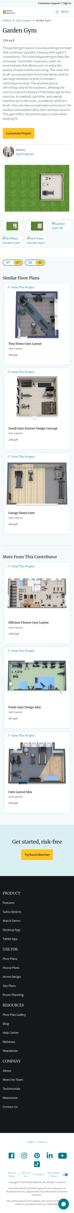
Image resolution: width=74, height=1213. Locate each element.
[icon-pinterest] (37, 1155)
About (7, 1071)
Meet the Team (13, 1079)
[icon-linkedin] (49, 1155)
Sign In (67, 3)
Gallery (7, 20)
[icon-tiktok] (37, 1164)
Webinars (9, 1042)
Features (9, 903)
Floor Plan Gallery (14, 1015)
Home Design (12, 976)
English (31, 1142)
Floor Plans (10, 959)
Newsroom (10, 1098)
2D (30, 262)
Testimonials (11, 1088)
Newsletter (10, 1051)
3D (39, 262)
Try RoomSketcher (37, 854)
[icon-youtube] (62, 1155)
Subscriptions (12, 912)
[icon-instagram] (24, 1155)
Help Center (11, 1032)
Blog (6, 1023)
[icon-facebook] (11, 1155)
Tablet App (10, 939)
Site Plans (9, 986)
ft (17, 262)
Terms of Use (26, 1174)
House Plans (11, 968)
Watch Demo (11, 920)
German (43, 1142)
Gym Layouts (23, 20)
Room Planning (13, 995)
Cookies (38, 1174)
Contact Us (10, 1107)
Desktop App (11, 930)
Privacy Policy (12, 1174)
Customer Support (49, 3)
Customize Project (18, 133)
